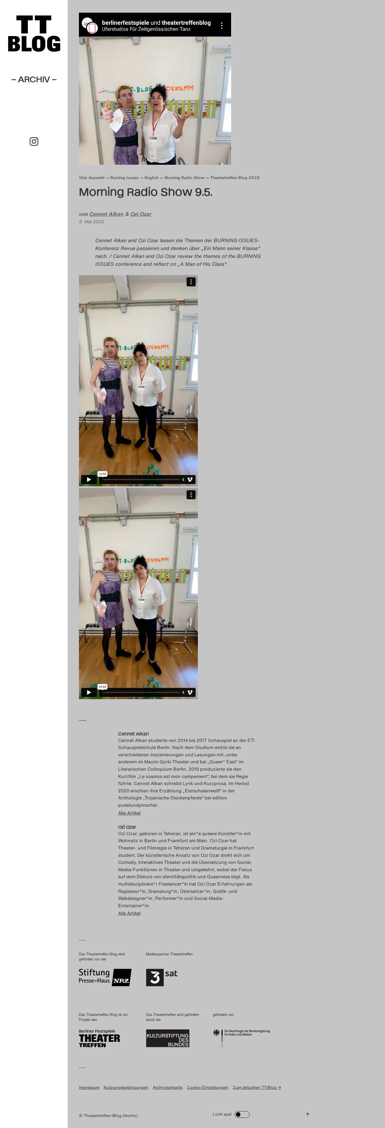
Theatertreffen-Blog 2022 (235, 177)
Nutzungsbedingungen (126, 1087)
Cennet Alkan (106, 214)
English (152, 177)
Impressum (89, 1087)
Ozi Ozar (141, 214)
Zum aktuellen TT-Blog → (257, 1087)
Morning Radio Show (184, 177)
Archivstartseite (168, 1087)
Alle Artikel (129, 813)
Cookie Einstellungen (208, 1087)
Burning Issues (124, 177)
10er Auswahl (92, 177)
